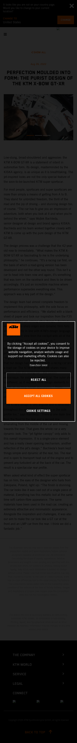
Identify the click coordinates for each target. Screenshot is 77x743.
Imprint (44, 365)
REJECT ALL (38, 380)
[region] (38, 371)
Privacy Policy (35, 365)
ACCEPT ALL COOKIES (38, 396)
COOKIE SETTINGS (39, 411)
